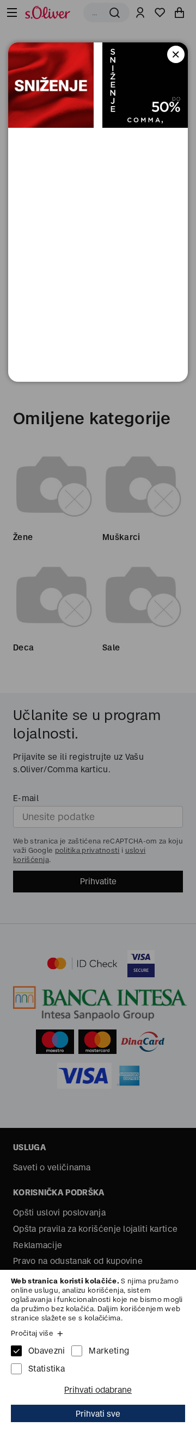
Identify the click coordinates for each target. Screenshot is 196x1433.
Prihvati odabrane (98, 1390)
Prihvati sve (98, 1414)
